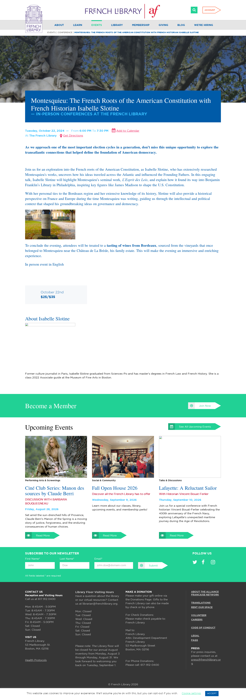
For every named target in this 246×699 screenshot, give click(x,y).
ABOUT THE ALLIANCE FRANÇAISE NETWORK (205, 593)
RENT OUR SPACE (202, 607)
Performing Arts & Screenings (42, 481)
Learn (77, 25)
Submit (153, 566)
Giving (163, 25)
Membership (140, 25)
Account (209, 10)
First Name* (32, 559)
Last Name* (67, 559)
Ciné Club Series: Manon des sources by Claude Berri (54, 490)
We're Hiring (203, 25)
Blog (181, 25)
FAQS (194, 640)
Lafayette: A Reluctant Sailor (188, 488)
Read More (43, 536)
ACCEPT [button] (212, 693)
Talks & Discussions (170, 481)
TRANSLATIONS (201, 603)
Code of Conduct (203, 628)
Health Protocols (36, 660)
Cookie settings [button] (191, 693)
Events (96, 25)
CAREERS (196, 620)
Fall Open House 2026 (114, 488)
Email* (98, 559)
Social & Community (104, 481)
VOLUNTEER (198, 615)
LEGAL (195, 636)
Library (117, 25)
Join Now (205, 406)
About (59, 25)
